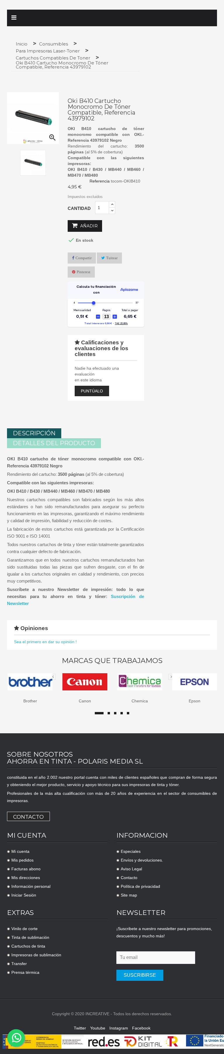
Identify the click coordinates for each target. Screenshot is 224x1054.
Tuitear (112, 258)
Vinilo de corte (24, 928)
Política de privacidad (140, 886)
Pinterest (83, 272)
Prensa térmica (25, 972)
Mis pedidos (22, 860)
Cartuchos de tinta (28, 946)
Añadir (88, 226)
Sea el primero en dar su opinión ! (45, 641)
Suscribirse (140, 975)
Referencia (100, 181)
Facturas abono (26, 869)
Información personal (30, 886)
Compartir (84, 258)
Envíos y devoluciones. (142, 860)
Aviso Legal (131, 869)
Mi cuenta (20, 851)
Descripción (34, 433)
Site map (129, 895)
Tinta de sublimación (30, 937)
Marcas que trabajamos (112, 660)
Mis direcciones (25, 877)
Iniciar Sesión (23, 895)
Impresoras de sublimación (36, 955)
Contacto (28, 817)
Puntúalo (92, 391)
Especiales (131, 851)
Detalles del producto (54, 443)
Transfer (19, 963)
